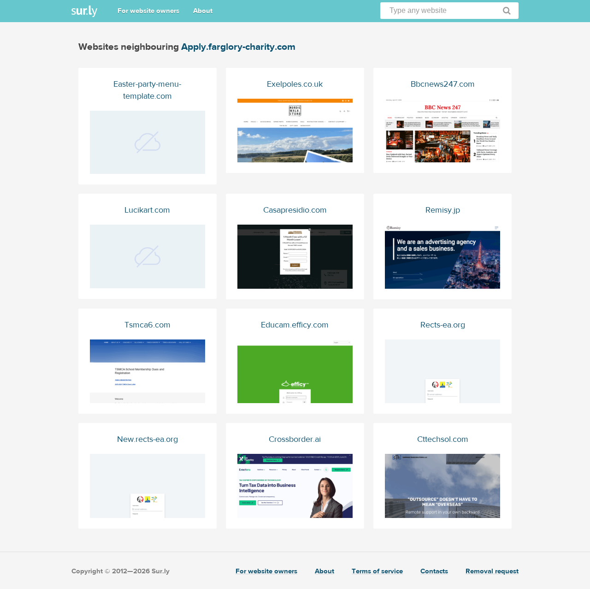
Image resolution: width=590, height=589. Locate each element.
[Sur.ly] (84, 11)
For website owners (148, 10)
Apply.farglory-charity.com (238, 47)
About (202, 10)
